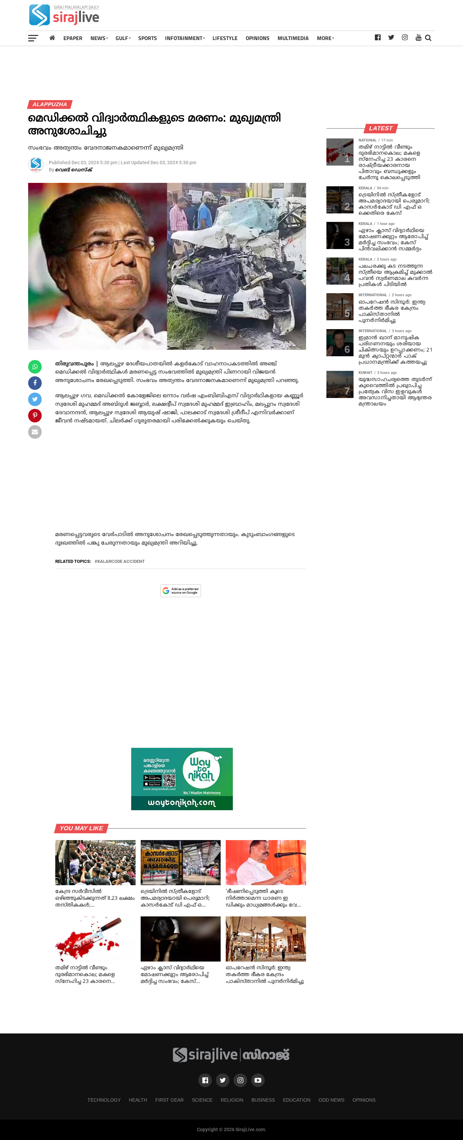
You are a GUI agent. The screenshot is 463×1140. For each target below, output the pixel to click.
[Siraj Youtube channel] (258, 1080)
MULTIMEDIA (293, 38)
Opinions (364, 1100)
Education (296, 1100)
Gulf (122, 38)
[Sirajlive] (231, 1061)
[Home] (52, 38)
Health (138, 1100)
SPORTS (147, 38)
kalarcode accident (121, 561)
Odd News (331, 1100)
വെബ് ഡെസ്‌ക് (73, 170)
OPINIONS (257, 38)
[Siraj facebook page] (205, 1080)
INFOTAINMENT (183, 38)
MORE (324, 38)
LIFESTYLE (225, 38)
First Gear (169, 1100)
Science (202, 1100)
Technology (104, 1100)
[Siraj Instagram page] (240, 1080)
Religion (232, 1100)
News (97, 38)
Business (263, 1100)
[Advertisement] (311, 15)
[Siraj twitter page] (222, 1080)
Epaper (72, 38)
